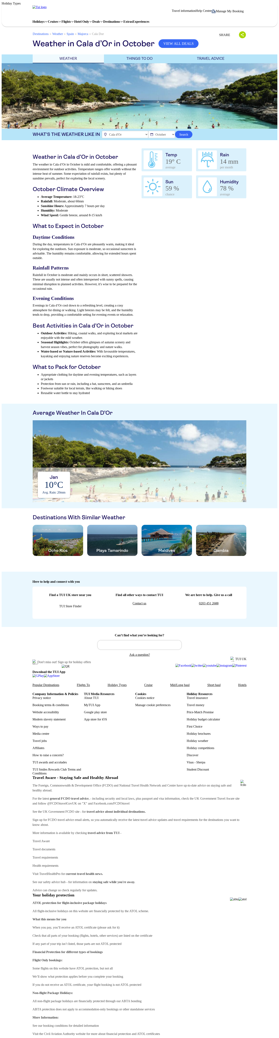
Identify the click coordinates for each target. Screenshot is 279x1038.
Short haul (214, 685)
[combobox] (139, 644)
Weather (57, 34)
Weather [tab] (68, 58)
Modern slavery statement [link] (49, 719)
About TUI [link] (91, 698)
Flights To (83, 685)
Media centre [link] (40, 733)
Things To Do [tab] (139, 58)
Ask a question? (139, 654)
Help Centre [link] (203, 10)
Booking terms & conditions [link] (50, 705)
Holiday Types (117, 685)
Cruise (148, 685)
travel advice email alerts (73, 820)
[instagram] (224, 665)
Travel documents (43, 849)
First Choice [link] (194, 726)
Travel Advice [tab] (210, 58)
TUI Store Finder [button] (70, 606)
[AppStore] (52, 676)
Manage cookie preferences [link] (153, 705)
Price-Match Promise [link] (200, 712)
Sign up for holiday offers (74, 662)
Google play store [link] (95, 712)
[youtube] (210, 665)
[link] (39, 7)
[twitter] (197, 665)
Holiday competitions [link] (200, 748)
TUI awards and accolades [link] (49, 762)
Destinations (41, 34)
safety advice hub (54, 882)
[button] (229, 11)
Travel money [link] (195, 705)
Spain (70, 34)
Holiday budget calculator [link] (203, 719)
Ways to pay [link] (40, 726)
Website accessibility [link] (45, 712)
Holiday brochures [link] (199, 733)
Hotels (242, 685)
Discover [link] (192, 755)
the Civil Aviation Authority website (62, 1034)
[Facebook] (183, 665)
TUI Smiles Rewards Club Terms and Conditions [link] (56, 771)
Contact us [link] (139, 603)
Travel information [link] (184, 10)
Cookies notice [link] (144, 698)
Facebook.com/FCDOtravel (111, 803)
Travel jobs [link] (39, 741)
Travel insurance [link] (197, 698)
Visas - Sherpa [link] (196, 762)
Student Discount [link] (198, 769)
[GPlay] (38, 676)
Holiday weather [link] (197, 741)
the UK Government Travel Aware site (215, 798)
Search (183, 134)
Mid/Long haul (180, 685)
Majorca (83, 34)
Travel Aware (41, 841)
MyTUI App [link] (92, 705)
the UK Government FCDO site (58, 811)
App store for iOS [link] (95, 719)
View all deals (178, 44)
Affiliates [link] (38, 748)
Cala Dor (98, 34)
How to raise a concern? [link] (48, 755)
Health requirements (45, 865)
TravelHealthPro (49, 874)
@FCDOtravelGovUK (62, 803)
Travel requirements (45, 857)
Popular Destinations (45, 685)
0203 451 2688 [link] (209, 603)
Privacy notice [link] (41, 698)
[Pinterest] (239, 665)
